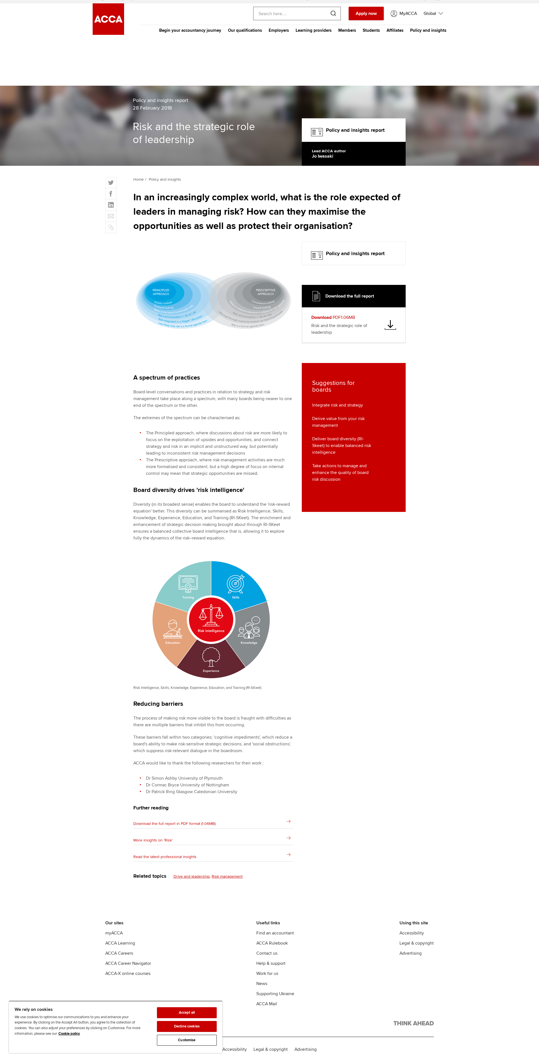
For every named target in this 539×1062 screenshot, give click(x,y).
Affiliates (395, 30)
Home (138, 179)
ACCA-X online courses (127, 973)
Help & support (271, 963)
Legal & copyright (416, 943)
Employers (279, 30)
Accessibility (411, 933)
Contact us (266, 953)
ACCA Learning (120, 943)
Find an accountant (275, 933)
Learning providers (314, 30)
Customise (186, 1040)
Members (347, 30)
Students (371, 30)
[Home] (108, 33)
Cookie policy (69, 1033)
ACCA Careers (119, 953)
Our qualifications (245, 30)
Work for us (267, 973)
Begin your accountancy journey (190, 30)
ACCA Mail (266, 1004)
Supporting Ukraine (275, 994)
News (261, 983)
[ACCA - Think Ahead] (414, 1024)
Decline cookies (187, 1026)
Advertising (410, 953)
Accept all (187, 1012)
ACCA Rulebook (272, 943)
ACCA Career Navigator (128, 963)
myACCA (114, 933)
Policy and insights (428, 30)
